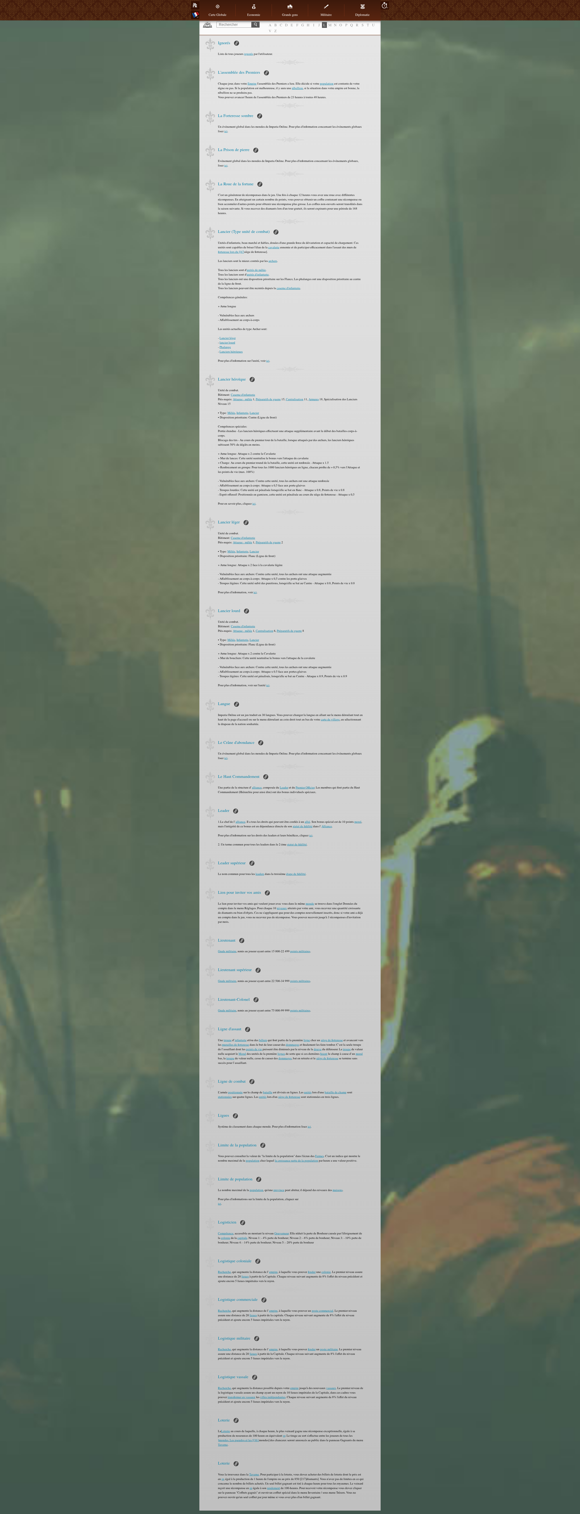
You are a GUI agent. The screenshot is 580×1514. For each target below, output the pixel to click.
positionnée (235, 1092)
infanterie (240, 1040)
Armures (314, 399)
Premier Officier (305, 787)
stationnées (225, 1097)
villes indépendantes (272, 1397)
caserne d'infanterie (288, 288)
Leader (284, 787)
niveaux (282, 908)
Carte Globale (217, 14)
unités (308, 1092)
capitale (242, 1238)
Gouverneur (281, 1233)
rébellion (297, 88)
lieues (245, 1276)
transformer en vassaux (241, 1397)
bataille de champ (335, 1092)
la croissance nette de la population (296, 1160)
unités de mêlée (256, 270)
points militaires (300, 951)
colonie (225, 1238)
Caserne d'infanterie (243, 395)
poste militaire (329, 1349)
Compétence (225, 1233)
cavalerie (273, 247)
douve (317, 1049)
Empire (252, 83)
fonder (312, 1272)
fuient (323, 1054)
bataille (267, 1092)
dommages (292, 1045)
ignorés (248, 54)
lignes (281, 1054)
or (284, 1435)
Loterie (225, 1431)
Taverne (223, 1445)
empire (273, 1272)
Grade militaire (227, 951)
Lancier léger (228, 338)
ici (225, 131)
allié (307, 822)
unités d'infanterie (258, 274)
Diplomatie (362, 14)
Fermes (319, 1156)
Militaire (326, 14)
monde (310, 903)
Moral (242, 1054)
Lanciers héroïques (231, 351)
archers (272, 261)
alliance (257, 787)
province (278, 1190)
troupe (228, 1040)
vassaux (331, 1388)
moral (357, 822)
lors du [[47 (236, 252)
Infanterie (242, 413)
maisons (338, 1190)
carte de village (330, 719)
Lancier (254, 413)
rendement (273, 1488)
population (327, 83)
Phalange (225, 347)
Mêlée (231, 413)
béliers (263, 1040)
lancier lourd (227, 342)
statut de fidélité (302, 826)
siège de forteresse (332, 1040)
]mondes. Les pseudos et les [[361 (238, 1440)
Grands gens (290, 14)
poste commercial (322, 1311)
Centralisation (294, 399)
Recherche (224, 1272)
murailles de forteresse (235, 1045)
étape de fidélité (296, 874)
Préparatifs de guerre (268, 399)
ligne (307, 1040)
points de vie (254, 1049)
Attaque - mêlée (242, 399)
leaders (260, 874)
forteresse (223, 252)
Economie (253, 14)
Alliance (326, 826)
